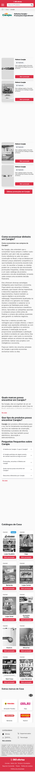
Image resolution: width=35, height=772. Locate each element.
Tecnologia (24, 737)
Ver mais (4, 412)
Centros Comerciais (8, 738)
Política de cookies (27, 766)
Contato (7, 763)
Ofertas (7, 734)
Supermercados (25, 733)
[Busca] (31, 4)
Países (18, 766)
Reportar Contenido (8, 766)
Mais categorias (6, 740)
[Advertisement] (17, 36)
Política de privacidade (17, 769)
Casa (6, 9)
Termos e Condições (24, 763)
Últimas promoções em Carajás (18, 192)
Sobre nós (14, 763)
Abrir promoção (24, 76)
